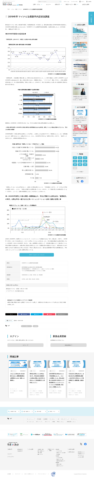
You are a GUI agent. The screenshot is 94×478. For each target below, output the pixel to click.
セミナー (48, 4)
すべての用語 (80, 171)
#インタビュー (53, 419)
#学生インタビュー (61, 421)
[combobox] (50, 1)
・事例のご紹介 (59, 464)
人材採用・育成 (40, 449)
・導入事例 (58, 454)
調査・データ (40, 454)
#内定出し (38, 394)
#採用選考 (37, 392)
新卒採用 (57, 449)
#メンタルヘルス (30, 421)
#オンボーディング (65, 419)
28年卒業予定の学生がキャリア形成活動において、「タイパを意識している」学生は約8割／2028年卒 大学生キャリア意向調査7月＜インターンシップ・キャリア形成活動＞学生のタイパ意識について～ (56, 380)
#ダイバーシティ (39, 421)
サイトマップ (17, 473)
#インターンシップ (31, 419)
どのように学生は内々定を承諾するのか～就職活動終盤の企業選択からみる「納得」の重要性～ (17, 377)
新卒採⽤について (81, 452)
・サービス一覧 (59, 451)
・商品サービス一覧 (59, 459)
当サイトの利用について (29, 473)
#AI (58, 419)
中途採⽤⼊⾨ (19, 451)
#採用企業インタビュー (71, 421)
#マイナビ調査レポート (26, 326)
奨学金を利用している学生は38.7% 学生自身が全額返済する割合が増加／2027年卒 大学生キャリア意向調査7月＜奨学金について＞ (37, 378)
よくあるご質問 (81, 456)
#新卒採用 (12, 392)
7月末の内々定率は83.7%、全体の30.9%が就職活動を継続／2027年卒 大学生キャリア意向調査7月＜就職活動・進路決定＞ (76, 378)
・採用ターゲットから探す (61, 452)
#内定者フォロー (32, 394)
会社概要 (9, 473)
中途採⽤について (81, 453)
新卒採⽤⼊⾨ (19, 449)
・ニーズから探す (59, 457)
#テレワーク (47, 421)
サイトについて (81, 455)
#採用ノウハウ (32, 392)
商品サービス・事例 (71, 4)
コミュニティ (11, 456)
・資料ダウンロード (59, 465)
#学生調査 (20, 390)
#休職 (53, 421)
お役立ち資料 (85, 4)
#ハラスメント (74, 419)
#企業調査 (35, 326)
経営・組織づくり (41, 451)
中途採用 (57, 455)
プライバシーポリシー (42, 473)
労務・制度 (40, 452)
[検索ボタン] (60, 1)
